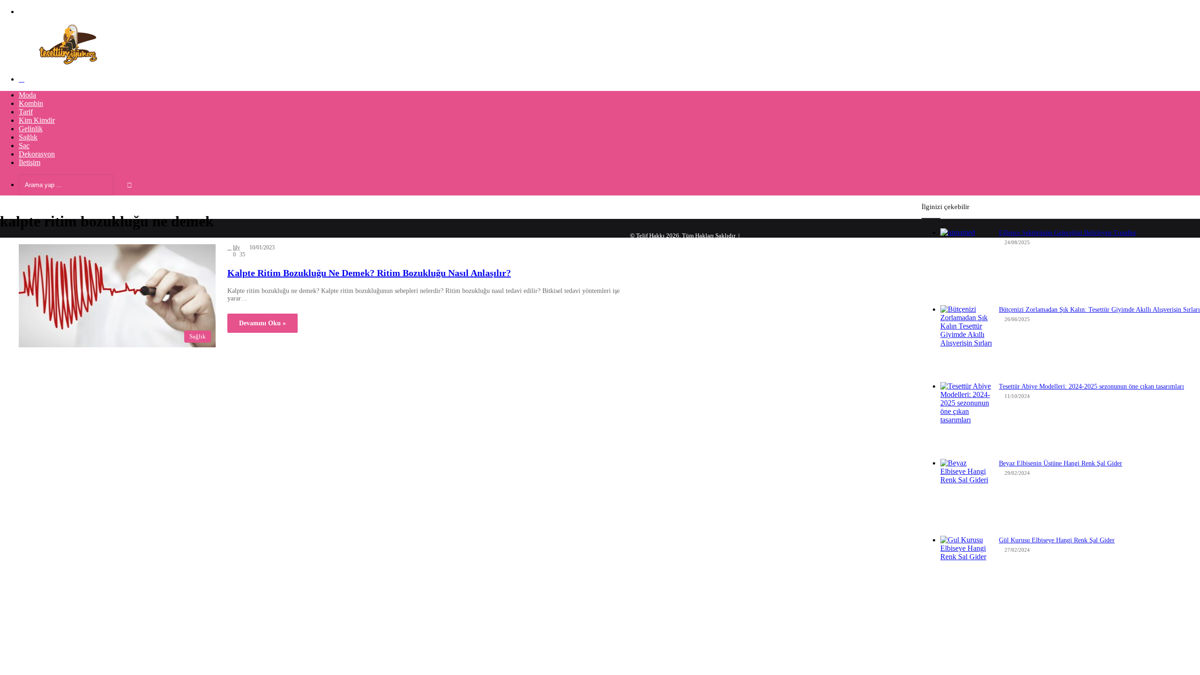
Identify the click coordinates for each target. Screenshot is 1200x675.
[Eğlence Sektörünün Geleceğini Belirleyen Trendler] (966, 263)
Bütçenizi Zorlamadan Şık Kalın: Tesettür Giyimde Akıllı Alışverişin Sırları (1099, 309)
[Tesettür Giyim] (70, 63)
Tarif (26, 112)
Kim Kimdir (37, 120)
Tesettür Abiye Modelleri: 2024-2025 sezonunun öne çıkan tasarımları (1091, 386)
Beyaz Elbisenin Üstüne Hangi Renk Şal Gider (1060, 463)
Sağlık (28, 137)
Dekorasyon (37, 154)
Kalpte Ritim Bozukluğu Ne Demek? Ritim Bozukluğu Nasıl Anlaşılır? (369, 273)
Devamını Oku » (262, 323)
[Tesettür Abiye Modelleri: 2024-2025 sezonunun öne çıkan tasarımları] (966, 417)
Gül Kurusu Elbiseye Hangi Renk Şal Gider (1057, 540)
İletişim (29, 162)
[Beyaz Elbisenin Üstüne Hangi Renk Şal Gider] (966, 494)
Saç (24, 146)
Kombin (31, 103)
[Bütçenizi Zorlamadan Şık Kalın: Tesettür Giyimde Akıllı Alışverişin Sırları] (966, 340)
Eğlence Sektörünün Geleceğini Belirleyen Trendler (1067, 232)
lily (236, 247)
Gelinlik (31, 129)
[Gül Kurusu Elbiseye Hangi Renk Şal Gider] (966, 571)
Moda (27, 95)
